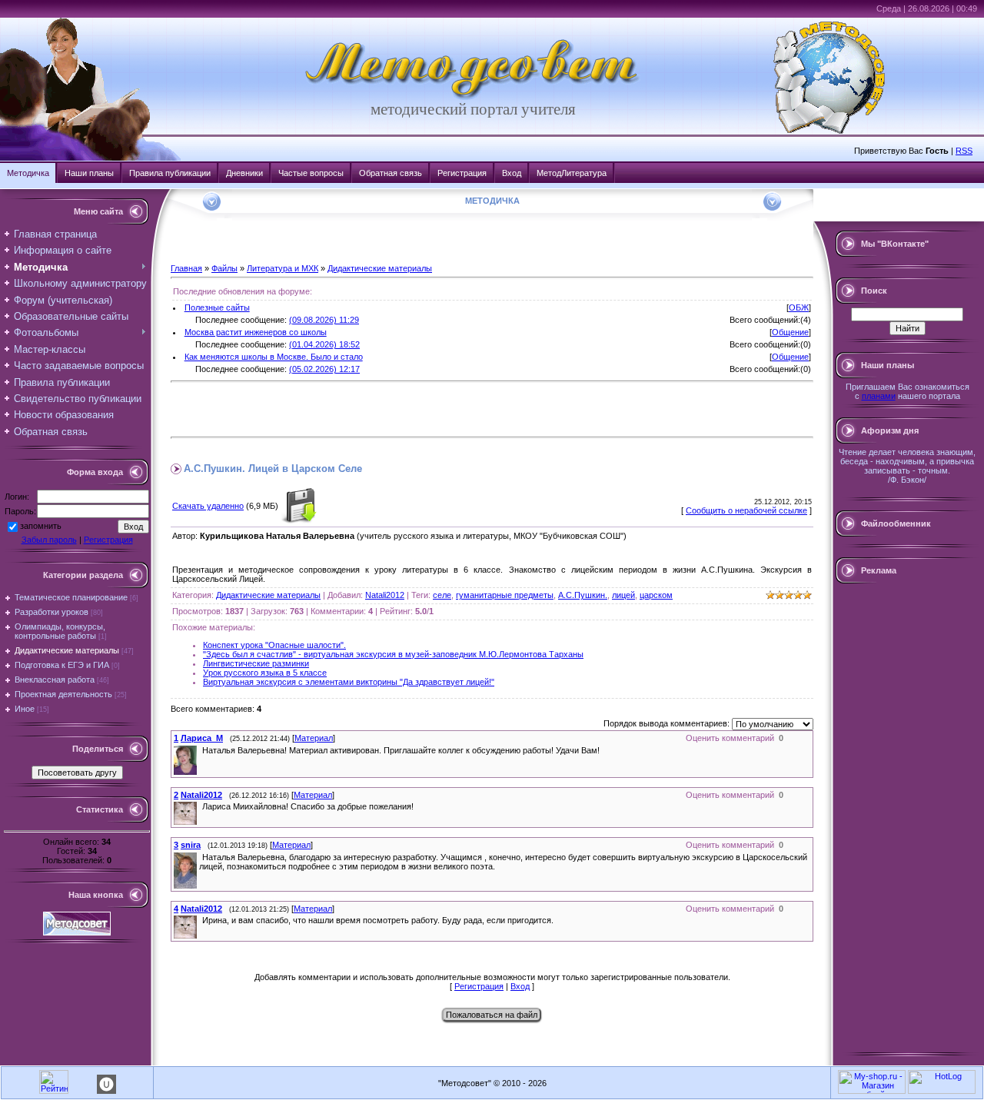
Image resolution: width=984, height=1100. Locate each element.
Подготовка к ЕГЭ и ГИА (62, 665)
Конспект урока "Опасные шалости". (274, 645)
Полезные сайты (217, 307)
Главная (186, 268)
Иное (25, 708)
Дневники (244, 173)
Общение (790, 332)
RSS (964, 150)
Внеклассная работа (55, 679)
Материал (313, 738)
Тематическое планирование (71, 597)
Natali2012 (384, 595)
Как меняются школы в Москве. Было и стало (273, 356)
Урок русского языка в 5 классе (265, 672)
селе (442, 595)
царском (656, 595)
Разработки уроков (51, 611)
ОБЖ (799, 307)
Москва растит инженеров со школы (255, 332)
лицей (623, 595)
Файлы (224, 268)
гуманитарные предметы (505, 595)
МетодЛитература (572, 173)
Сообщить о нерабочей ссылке (746, 510)
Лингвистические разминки (256, 663)
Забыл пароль (49, 539)
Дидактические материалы (67, 650)
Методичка (28, 173)
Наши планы (89, 173)
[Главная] (472, 96)
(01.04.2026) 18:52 (324, 344)
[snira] (200, 857)
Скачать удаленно (208, 505)
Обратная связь (390, 173)
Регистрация (462, 173)
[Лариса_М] (200, 750)
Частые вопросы (311, 173)
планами (879, 395)
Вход (511, 173)
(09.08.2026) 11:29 (324, 319)
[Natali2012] (200, 806)
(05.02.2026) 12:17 (324, 369)
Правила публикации (170, 173)
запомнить (41, 525)
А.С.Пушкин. (582, 595)
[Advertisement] (350, 410)
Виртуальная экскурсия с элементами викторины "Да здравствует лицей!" (348, 681)
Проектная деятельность (63, 694)
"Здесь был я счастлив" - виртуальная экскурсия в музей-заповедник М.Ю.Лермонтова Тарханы (393, 654)
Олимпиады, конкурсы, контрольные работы (60, 631)
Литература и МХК (282, 268)
